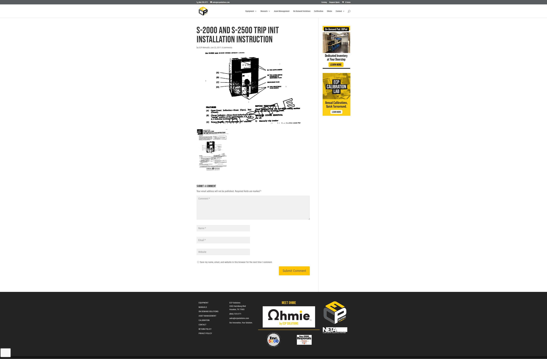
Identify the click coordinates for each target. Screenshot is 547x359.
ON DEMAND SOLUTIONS (208, 311)
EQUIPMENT (203, 303)
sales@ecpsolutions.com (239, 318)
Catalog (324, 2)
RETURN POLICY (205, 329)
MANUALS (203, 307)
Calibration (318, 11)
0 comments (227, 47)
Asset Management (281, 11)
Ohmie (329, 11)
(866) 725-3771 (235, 314)
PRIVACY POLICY (205, 333)
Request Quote (334, 2)
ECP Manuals (204, 47)
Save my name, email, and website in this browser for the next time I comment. (236, 262)
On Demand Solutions (301, 11)
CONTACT (202, 325)
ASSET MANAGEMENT (207, 316)
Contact (339, 11)
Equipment (249, 11)
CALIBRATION (204, 320)
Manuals (264, 11)
